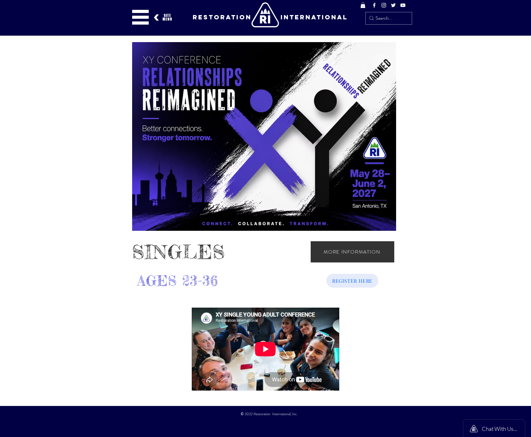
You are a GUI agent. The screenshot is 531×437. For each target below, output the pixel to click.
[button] (362, 5)
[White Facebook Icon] (374, 5)
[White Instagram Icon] (384, 5)
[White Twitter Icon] (393, 5)
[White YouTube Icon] (403, 5)
